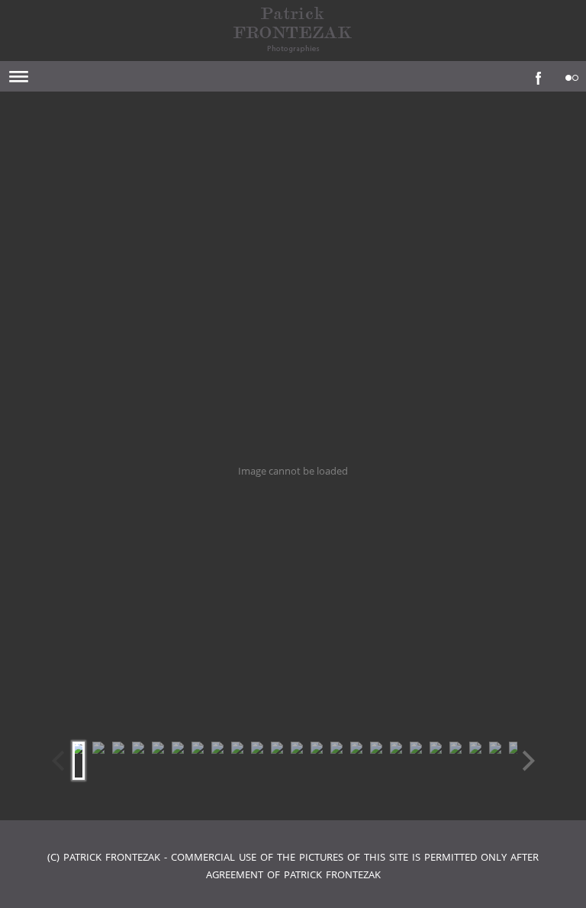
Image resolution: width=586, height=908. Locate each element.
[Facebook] (534, 74)
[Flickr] (568, 74)
